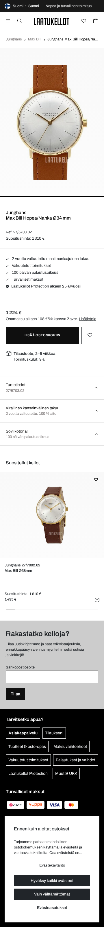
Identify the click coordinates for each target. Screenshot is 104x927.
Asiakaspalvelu (23, 733)
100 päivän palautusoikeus (34, 272)
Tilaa (15, 694)
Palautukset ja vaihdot (75, 760)
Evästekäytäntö (52, 865)
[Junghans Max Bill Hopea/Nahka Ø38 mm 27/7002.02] (52, 515)
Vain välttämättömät (52, 894)
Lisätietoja (87, 319)
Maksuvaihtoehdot (70, 746)
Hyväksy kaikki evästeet (52, 881)
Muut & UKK (66, 773)
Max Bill (34, 39)
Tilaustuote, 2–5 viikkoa (34, 353)
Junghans (14, 39)
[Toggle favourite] (89, 335)
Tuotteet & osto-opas (27, 746)
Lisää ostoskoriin (43, 335)
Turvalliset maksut (27, 279)
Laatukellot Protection (28, 773)
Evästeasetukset (52, 908)
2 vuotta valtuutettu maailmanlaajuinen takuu (50, 259)
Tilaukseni (54, 733)
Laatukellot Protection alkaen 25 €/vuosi (46, 286)
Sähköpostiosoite (20, 667)
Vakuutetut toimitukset (31, 265)
